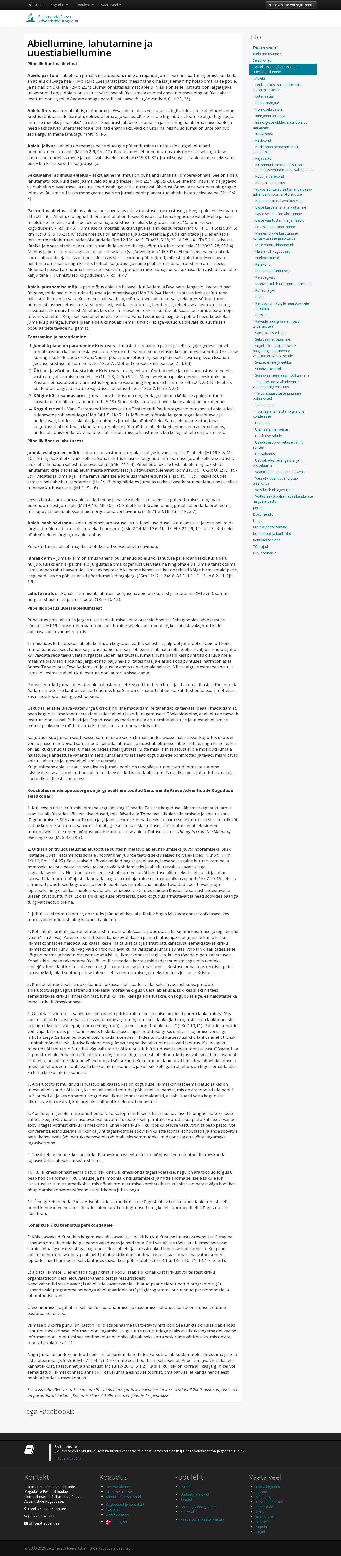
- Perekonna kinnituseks (272, 270)
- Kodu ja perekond (268, 176)
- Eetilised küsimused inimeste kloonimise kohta (277, 87)
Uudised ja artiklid (194, 1494)
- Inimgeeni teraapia (269, 115)
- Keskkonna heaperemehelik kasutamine (276, 149)
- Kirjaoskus (262, 158)
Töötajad (260, 546)
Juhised (258, 507)
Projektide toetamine (270, 527)
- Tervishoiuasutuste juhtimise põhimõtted (277, 396)
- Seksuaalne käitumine (271, 339)
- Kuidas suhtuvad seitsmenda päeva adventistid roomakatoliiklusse (282, 192)
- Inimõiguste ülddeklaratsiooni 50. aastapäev (280, 125)
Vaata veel (110, 4)
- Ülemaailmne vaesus (271, 429)
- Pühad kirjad (264, 290)
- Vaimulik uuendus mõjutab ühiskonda (275, 481)
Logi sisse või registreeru (292, 4)
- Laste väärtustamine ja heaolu (278, 220)
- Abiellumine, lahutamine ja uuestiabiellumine (275, 69)
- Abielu (259, 78)
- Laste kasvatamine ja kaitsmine (279, 207)
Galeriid (186, 1506)
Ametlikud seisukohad (123, 1496)
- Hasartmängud (266, 102)
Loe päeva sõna (69, 1458)
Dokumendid (263, 514)
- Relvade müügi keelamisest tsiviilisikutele (276, 324)
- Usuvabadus (264, 453)
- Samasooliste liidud (269, 332)
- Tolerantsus (263, 404)
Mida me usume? (267, 53)
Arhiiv (259, 1511)
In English (119, 1521)
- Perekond (262, 264)
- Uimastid (261, 422)
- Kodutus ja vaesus (269, 182)
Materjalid (188, 1511)
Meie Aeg (263, 1496)
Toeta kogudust (268, 1486)
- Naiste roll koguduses (271, 251)
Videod (199, 1506)
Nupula (261, 1526)
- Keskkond (262, 140)
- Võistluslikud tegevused (273, 489)
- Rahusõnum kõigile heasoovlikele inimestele (281, 306)
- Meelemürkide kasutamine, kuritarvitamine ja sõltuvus (276, 236)
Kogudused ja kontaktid (272, 533)
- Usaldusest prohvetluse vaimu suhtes (278, 445)
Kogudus (58, 4)
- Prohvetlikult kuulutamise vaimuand (282, 283)
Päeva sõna (189, 1519)
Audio (212, 1506)
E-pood (261, 1491)
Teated (186, 1499)
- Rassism (261, 314)
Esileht (37, 4)
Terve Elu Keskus (269, 1501)
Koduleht (83, 4)
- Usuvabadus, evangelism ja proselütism (276, 463)
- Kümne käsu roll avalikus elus (277, 200)
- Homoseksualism (268, 109)
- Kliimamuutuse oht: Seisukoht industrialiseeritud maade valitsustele (282, 167)
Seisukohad (262, 60)
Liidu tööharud (264, 553)
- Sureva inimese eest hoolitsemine (281, 375)
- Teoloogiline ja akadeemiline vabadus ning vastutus (277, 384)
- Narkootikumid (266, 257)
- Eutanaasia (263, 96)
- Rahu (258, 296)
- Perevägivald (264, 277)
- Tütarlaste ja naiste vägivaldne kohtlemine (278, 414)
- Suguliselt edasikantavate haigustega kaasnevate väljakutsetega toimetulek (274, 350)
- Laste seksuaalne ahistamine (277, 213)
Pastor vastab (212, 1519)
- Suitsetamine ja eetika (272, 362)
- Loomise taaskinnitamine (274, 226)
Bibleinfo (262, 1521)
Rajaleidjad (264, 1506)
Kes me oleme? (265, 47)
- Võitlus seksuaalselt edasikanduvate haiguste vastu (283, 499)
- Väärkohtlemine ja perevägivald (279, 471)
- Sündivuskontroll (267, 368)
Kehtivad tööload (267, 540)
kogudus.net (265, 1516)
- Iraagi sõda (263, 133)
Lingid (257, 520)
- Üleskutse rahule (267, 435)
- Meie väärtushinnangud (273, 244)
